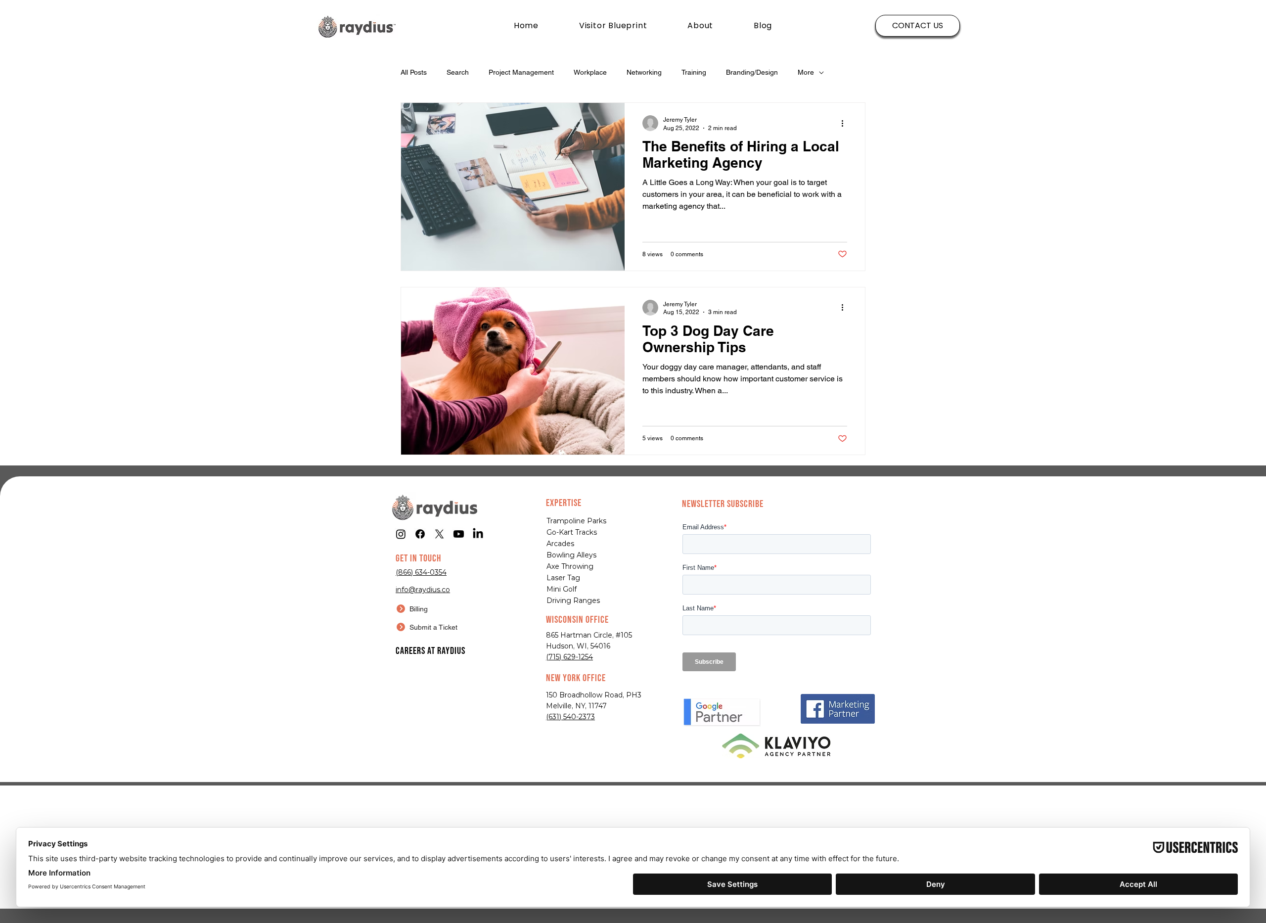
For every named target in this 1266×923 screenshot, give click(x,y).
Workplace (590, 72)
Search (458, 72)
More (806, 72)
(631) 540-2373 (570, 716)
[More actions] (846, 123)
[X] (439, 534)
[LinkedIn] (478, 534)
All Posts (414, 72)
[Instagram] (401, 534)
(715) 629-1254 (569, 656)
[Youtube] (458, 534)
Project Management (521, 72)
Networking (644, 72)
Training (693, 72)
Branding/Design (752, 72)
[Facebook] (420, 534)
